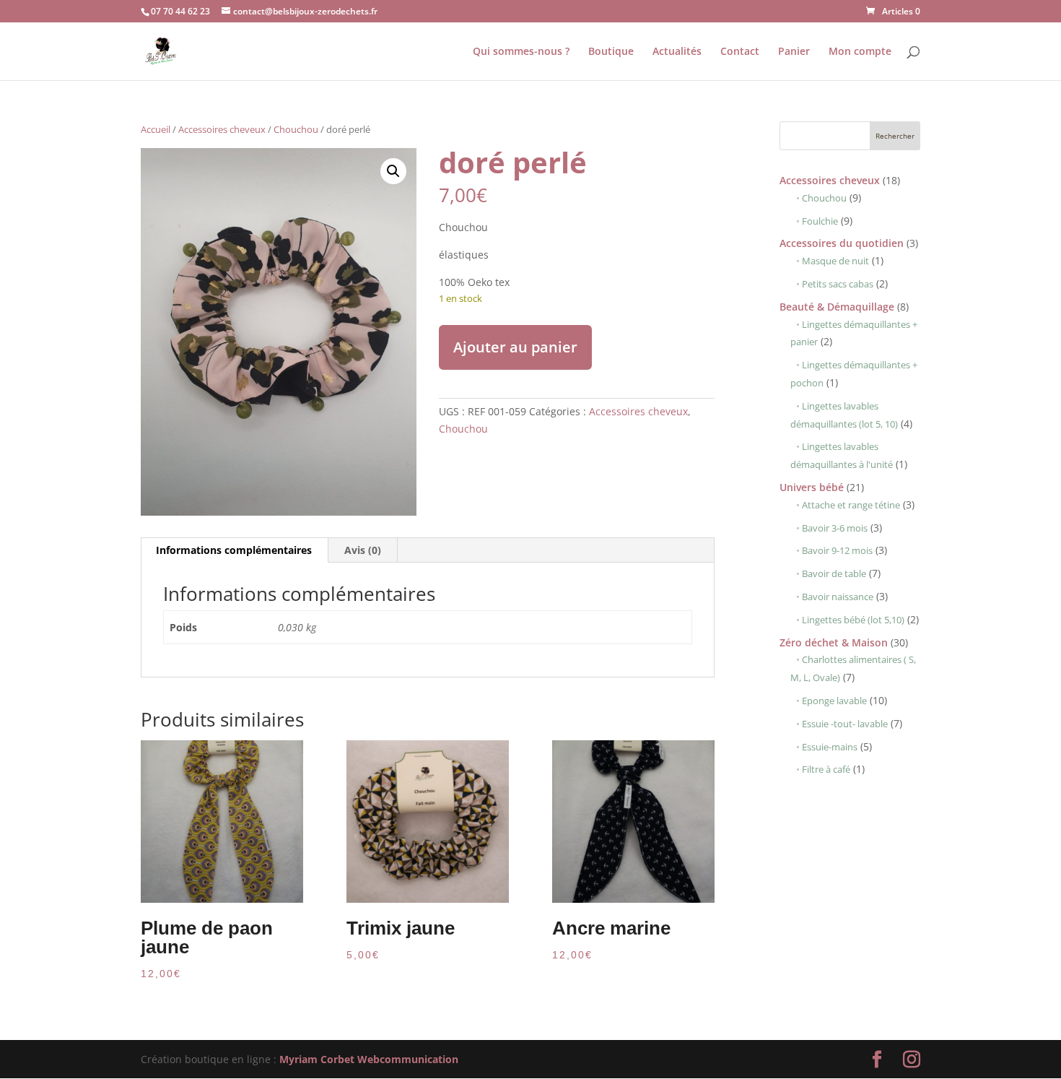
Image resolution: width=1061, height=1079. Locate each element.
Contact (739, 52)
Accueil (155, 129)
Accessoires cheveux (222, 129)
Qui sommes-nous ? (521, 52)
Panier (794, 52)
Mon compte (860, 52)
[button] (393, 171)
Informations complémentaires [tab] (234, 550)
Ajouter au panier (515, 347)
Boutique (611, 52)
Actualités (677, 52)
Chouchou (296, 129)
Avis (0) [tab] (362, 550)
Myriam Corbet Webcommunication (367, 1059)
